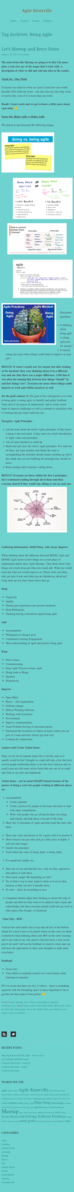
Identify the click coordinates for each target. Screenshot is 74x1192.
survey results (13, 1121)
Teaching (54, 1002)
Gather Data (42, 1009)
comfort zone (15, 1103)
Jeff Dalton (53, 1107)
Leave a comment (17, 1012)
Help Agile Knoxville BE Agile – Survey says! (23, 1055)
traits (68, 1121)
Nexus (4, 1159)
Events (35, 20)
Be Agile (44, 1094)
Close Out (9, 1009)
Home (14, 20)
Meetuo (57, 1009)
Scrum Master (42, 1002)
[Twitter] (13, 1034)
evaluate (67, 1103)
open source (24, 1112)
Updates (47, 20)
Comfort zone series (11, 1070)
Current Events (8, 1147)
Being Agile (59, 1005)
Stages (4, 1012)
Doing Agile (20, 1009)
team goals (28, 1120)
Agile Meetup (54, 1090)
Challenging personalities (42, 1098)
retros (63, 1112)
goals (38, 1107)
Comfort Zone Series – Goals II (16, 1062)
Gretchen (25, 54)
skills (22, 1116)
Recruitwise (50, 1112)
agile (4, 1090)
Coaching (6, 1144)
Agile (12, 1002)
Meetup (19, 1002)
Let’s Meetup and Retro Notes (30, 49)
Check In (57, 1098)
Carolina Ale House (24, 1098)
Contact (24, 20)
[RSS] (4, 1034)
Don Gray (42, 1102)
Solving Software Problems (45, 1116)
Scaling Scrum (8, 1166)
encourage (57, 1103)
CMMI (4, 1103)
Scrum (32, 1002)
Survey (4, 1121)
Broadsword (64, 1094)
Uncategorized (8, 1005)
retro (26, 1002)
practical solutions (36, 1112)
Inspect (45, 1107)
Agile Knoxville (37, 10)
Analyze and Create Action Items (38, 1005)
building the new (8, 1098)
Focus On (31, 1009)
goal (51, 1009)
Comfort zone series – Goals (14, 1066)
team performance (43, 1121)
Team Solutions (58, 1121)
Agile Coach (13, 1090)
